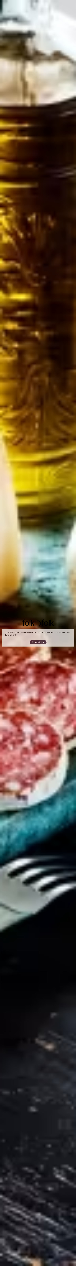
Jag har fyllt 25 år (38, 642)
